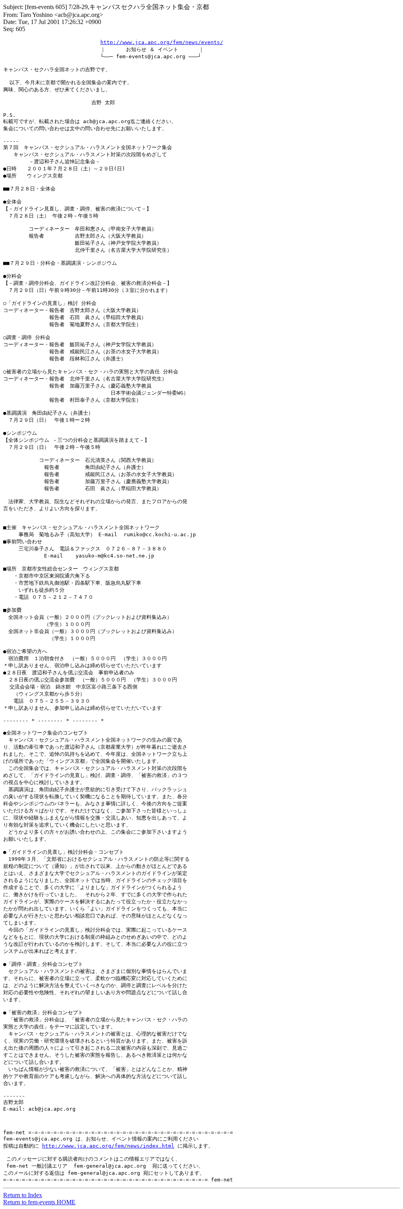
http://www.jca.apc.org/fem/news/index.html (108, 1146)
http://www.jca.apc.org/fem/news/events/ (161, 42)
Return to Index (22, 1195)
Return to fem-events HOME (39, 1202)
